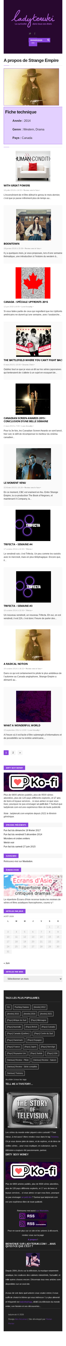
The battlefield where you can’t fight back (33, 360)
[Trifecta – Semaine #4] (33, 525)
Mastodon (27, 861)
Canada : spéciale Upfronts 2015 (26, 302)
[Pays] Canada (48, 1027)
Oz (8, 1007)
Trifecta (29, 549)
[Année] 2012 (39, 1007)
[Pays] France (13, 1047)
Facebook (34, 33)
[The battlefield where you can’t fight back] (33, 341)
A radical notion (15, 664)
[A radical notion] (33, 645)
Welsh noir (9, 842)
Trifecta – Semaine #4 (18, 544)
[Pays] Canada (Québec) (18, 1033)
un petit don (42, 804)
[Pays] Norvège (48, 1047)
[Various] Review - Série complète (22, 1066)
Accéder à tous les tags (16, 1079)
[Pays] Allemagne (38, 1020)
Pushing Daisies (22, 1007)
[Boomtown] (33, 224)
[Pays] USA (52, 1053)
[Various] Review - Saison (44, 1060)
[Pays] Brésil (31, 1027)
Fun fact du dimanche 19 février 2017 (22, 830)
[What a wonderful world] (33, 706)
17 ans (57, 798)
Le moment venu (15, 482)
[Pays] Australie (14, 1027)
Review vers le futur (31, 190)
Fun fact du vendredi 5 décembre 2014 (23, 834)
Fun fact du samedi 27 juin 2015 (20, 846)
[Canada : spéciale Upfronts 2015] (33, 283)
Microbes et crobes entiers (17, 838)
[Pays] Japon (30, 1047)
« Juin (7, 963)
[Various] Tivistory (15, 1073)
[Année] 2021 (46, 1014)
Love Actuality (26, 307)
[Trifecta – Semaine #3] (33, 587)
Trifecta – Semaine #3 (18, 606)
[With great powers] (33, 166)
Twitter (30, 33)
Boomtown (11, 243)
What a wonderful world (22, 725)
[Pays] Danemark (15, 1040)
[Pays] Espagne (34, 1040)
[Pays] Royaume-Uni (16, 1053)
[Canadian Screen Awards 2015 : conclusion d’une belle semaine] (33, 399)
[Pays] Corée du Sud (43, 1033)
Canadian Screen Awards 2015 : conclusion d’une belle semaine (26, 419)
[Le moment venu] (33, 463)
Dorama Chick (28, 365)
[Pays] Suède (36, 1053)
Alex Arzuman (21, 1319)
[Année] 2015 (13, 1014)
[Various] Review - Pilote (18, 1060)
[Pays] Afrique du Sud (16, 1020)
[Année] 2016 (29, 1014)
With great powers (17, 185)
